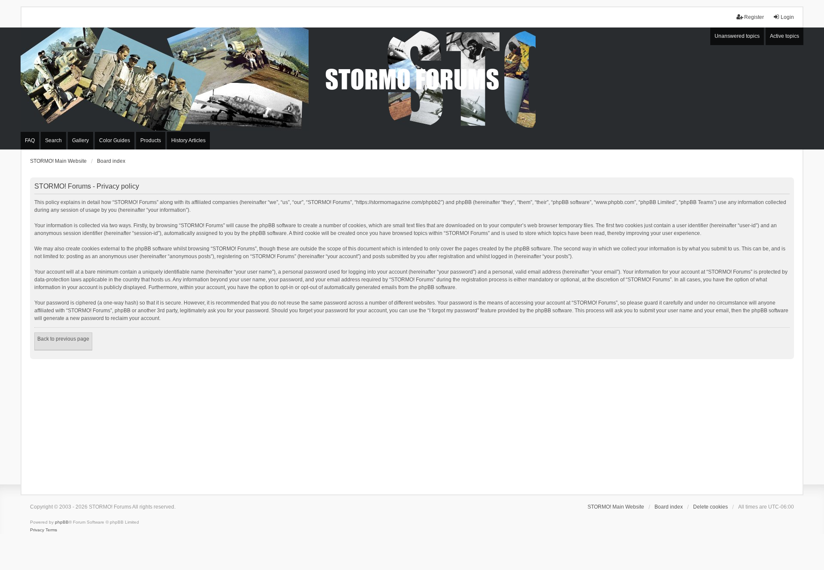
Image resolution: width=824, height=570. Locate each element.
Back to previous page (63, 339)
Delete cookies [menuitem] (710, 507)
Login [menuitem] (787, 17)
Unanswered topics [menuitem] (737, 36)
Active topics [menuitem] (784, 36)
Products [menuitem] (150, 140)
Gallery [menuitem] (80, 140)
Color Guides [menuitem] (114, 140)
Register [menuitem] (754, 17)
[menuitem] (37, 530)
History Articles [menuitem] (188, 140)
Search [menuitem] (53, 140)
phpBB (62, 522)
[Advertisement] (412, 423)
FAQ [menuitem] (30, 140)
